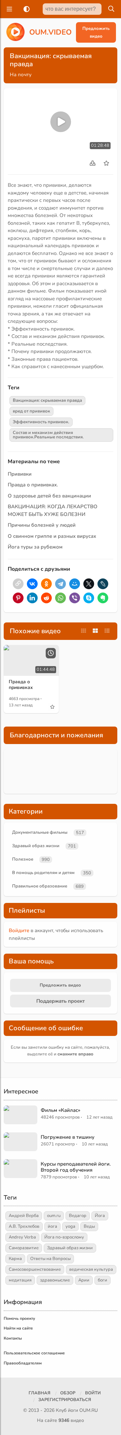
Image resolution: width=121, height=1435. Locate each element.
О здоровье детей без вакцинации (49, 495)
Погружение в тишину (67, 1137)
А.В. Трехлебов (24, 1226)
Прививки (20, 474)
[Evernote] (102, 598)
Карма (15, 1259)
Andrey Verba (22, 1237)
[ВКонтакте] (32, 583)
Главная (39, 1393)
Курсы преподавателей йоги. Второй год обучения (76, 1167)
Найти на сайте (18, 1328)
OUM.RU (88, 1410)
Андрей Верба (24, 1216)
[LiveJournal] (102, 583)
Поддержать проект (60, 1001)
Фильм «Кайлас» (60, 1110)
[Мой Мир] (74, 583)
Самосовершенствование (35, 1269)
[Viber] (74, 598)
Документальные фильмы (40, 832)
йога (52, 1226)
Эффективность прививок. (41, 422)
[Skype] (88, 598)
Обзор (67, 1393)
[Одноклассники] (46, 583)
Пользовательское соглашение (34, 1353)
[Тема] (25, 9)
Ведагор (77, 1216)
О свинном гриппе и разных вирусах (52, 536)
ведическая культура (91, 1269)
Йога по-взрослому (64, 1237)
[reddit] (46, 598)
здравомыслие (55, 1280)
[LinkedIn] (32, 598)
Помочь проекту (19, 1318)
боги (102, 1280)
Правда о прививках (21, 685)
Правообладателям (23, 1363)
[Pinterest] (18, 598)
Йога (100, 1216)
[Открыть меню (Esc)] (8, 9)
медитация (20, 1280)
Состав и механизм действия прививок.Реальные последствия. (48, 435)
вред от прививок (31, 411)
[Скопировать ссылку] (18, 583)
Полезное (22, 859)
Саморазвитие (24, 1248)
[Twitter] (88, 583)
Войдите (19, 930)
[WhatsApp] (60, 598)
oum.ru (54, 1216)
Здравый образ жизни (35, 846)
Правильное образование (39, 886)
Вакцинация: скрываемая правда (47, 400)
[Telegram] (60, 583)
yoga (70, 1226)
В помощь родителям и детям (43, 873)
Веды (89, 1226)
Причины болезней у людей (42, 525)
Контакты (13, 1338)
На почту (21, 74)
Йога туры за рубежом (35, 546)
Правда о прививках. (33, 484)
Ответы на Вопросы (50, 1259)
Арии (83, 1280)
